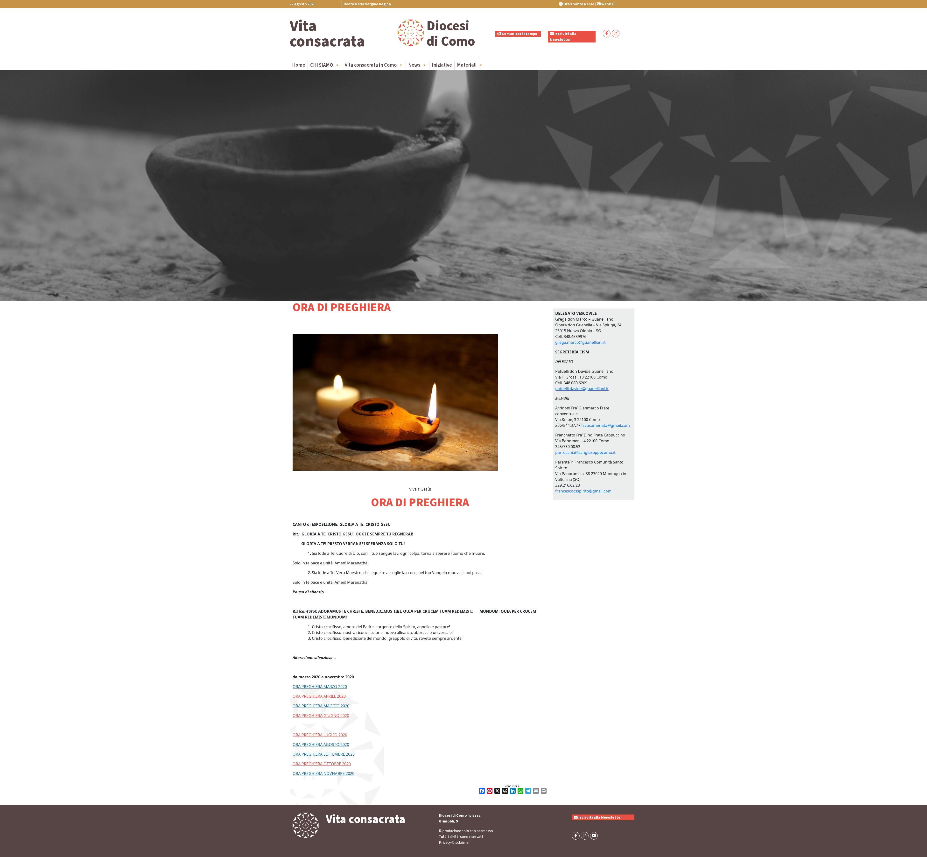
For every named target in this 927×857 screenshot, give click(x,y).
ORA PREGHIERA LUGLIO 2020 (320, 735)
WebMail (608, 4)
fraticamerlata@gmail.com (605, 425)
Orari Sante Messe (578, 4)
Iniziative (442, 65)
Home (298, 65)
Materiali (467, 65)
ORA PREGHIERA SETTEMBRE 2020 (324, 754)
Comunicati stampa (519, 33)
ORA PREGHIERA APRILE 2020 (319, 696)
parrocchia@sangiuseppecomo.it (585, 452)
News (414, 65)
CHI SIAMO (321, 65)
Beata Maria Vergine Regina (367, 4)
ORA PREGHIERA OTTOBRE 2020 (322, 763)
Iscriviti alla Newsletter (600, 817)
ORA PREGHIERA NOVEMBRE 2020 (323, 773)
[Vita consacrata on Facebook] (607, 33)
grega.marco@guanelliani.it (580, 342)
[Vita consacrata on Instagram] (615, 33)
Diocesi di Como (451, 33)
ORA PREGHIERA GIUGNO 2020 (321, 715)
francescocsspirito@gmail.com (583, 491)
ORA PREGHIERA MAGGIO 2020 (321, 706)
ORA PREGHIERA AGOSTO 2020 (321, 744)
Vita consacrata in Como (371, 65)
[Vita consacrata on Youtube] (594, 836)
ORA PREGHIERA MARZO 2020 (320, 686)
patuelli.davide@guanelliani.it (582, 388)
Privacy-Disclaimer (454, 842)
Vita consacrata (327, 34)
